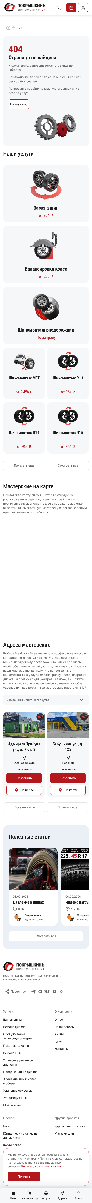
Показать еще (24, 465)
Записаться (71, 7)
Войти (78, 1198)
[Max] (40, 991)
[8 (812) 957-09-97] (59, 7)
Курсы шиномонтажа (70, 1126)
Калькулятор (29, 1198)
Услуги (46, 1198)
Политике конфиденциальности (43, 1166)
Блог (6, 1126)
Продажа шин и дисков (20, 1072)
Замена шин (46, 208)
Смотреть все (68, 465)
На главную (18, 104)
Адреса (62, 1198)
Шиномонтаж (12, 1019)
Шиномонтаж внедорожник (46, 330)
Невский (68, 762)
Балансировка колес (46, 269)
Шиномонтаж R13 (68, 378)
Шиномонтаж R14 (24, 432)
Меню (13, 1198)
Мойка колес (12, 1105)
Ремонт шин (12, 1053)
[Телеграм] (33, 991)
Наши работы (64, 1027)
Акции (59, 1034)
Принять (24, 1176)
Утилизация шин (15, 1098)
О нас (59, 1019)
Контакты (61, 1048)
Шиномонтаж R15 (68, 432)
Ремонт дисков (14, 1027)
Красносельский (24, 762)
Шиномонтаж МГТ (24, 378)
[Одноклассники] (54, 991)
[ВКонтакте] (47, 991)
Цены (58, 1041)
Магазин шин (64, 1133)
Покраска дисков (16, 1045)
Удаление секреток (17, 1090)
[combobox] (46, 700)
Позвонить (24, 778)
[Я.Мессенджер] (61, 991)
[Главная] (25, 7)
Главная (8, 28)
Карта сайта (12, 1145)
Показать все (67, 807)
